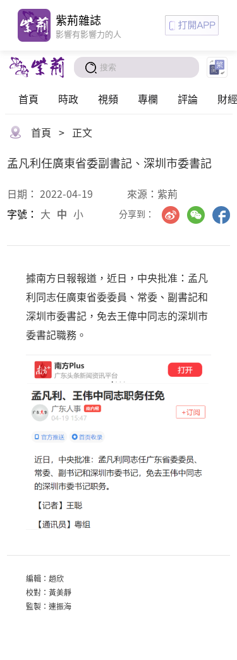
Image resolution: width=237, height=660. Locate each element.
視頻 (108, 98)
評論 (188, 98)
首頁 (28, 98)
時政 (68, 98)
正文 (82, 132)
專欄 (148, 98)
